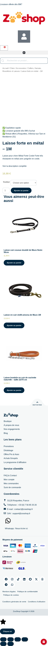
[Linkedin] (24, 579)
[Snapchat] (30, 579)
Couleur (6, 182)
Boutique (8, 421)
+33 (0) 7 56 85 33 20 (27, 505)
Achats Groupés (11, 458)
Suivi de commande (12, 487)
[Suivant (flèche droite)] (10, 644)
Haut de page (37, 405)
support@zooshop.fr (21, 513)
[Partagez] (17, 639)
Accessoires (21, 68)
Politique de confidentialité (27, 592)
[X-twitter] (36, 579)
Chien (12, 68)
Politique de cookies (11, 595)
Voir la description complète (14, 166)
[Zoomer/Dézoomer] (3, 639)
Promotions (9, 446)
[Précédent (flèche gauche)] (3, 644)
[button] (24, 53)
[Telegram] (6, 584)
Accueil (5, 68)
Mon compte (9, 480)
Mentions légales (9, 592)
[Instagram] (12, 579)
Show (44, 642)
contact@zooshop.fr (23, 509)
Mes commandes (11, 483)
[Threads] (42, 579)
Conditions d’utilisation (36, 602)
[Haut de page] (37, 402)
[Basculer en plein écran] (10, 639)
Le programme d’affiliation (15, 462)
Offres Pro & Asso (11, 454)
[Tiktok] (18, 579)
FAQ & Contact (10, 475)
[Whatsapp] (12, 584)
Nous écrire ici (21, 528)
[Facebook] (6, 579)
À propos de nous (11, 425)
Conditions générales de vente (14, 602)
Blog (6, 433)
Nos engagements (12, 429)
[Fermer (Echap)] (24, 639)
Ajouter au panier (21, 190)
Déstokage (8, 450)
